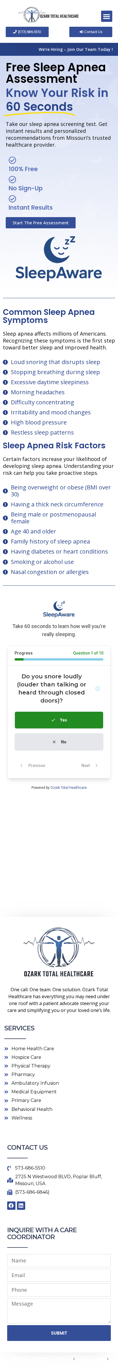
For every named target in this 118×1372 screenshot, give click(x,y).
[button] (106, 16)
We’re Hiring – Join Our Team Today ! (76, 49)
